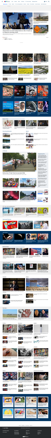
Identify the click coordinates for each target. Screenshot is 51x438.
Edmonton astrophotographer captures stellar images (10, 201)
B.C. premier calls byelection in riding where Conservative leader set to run (16, 295)
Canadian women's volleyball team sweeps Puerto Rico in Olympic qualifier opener (12, 385)
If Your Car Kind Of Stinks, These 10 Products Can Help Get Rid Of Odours (42, 416)
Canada (15, 1)
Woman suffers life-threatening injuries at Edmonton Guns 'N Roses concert (43, 113)
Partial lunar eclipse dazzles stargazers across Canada (18, 241)
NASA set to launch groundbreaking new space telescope (30, 98)
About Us (20, 425)
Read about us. (37, 419)
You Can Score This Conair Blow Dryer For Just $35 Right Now (8, 415)
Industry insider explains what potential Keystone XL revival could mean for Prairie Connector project (43, 271)
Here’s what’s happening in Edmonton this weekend (17, 144)
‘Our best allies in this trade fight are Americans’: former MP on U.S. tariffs (31, 271)
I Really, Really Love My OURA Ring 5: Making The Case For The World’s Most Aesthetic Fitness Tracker (42, 404)
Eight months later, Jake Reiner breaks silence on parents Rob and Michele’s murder (28, 366)
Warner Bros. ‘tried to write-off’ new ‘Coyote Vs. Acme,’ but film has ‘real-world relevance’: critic (43, 241)
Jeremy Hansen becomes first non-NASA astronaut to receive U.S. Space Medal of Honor (12, 365)
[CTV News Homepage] (7, 1)
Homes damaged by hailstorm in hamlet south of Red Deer (25, 318)
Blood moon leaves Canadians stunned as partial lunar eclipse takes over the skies (12, 361)
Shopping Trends (34, 1)
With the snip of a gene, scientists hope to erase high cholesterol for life (43, 341)
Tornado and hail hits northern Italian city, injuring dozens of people (40, 381)
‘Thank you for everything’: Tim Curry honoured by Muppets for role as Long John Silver (28, 362)
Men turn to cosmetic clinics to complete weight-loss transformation (43, 337)
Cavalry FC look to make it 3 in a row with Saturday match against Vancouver (12, 389)
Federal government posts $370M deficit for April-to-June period (9, 334)
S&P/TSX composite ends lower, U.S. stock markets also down (28, 337)
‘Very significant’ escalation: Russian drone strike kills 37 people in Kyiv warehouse (43, 98)
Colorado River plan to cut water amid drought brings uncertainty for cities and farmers (43, 385)
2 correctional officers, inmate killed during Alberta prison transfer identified (40, 318)
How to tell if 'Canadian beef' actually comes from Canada (7, 97)
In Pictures (22, 1)
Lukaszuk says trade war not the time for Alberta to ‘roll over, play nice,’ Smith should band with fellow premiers (8, 271)
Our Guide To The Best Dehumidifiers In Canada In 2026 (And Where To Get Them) (31, 416)
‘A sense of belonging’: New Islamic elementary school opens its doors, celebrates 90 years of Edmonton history (40, 22)
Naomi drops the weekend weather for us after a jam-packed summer (8, 215)
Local (12, 1)
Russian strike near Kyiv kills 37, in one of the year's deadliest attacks (40, 63)
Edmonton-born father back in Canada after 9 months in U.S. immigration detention (43, 79)
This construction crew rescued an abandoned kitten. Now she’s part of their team (43, 366)
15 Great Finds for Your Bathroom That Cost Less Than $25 (31, 404)
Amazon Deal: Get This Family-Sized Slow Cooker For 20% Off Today (7, 404)
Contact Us (30, 425)
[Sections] (2, 1)
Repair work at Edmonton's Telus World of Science (27, 188)
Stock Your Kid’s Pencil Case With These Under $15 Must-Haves (19, 416)
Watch (19, 1)
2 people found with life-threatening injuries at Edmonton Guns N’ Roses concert (9, 63)
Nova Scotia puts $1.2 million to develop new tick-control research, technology (10, 357)
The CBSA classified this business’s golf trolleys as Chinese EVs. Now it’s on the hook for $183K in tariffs (22, 256)
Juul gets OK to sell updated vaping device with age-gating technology (41, 334)
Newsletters (23, 425)
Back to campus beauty (17, 214)
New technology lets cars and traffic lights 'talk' (30, 113)
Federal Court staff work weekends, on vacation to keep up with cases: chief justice (13, 292)
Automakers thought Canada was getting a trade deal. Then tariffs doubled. (28, 386)
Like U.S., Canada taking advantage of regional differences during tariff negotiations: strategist (19, 271)
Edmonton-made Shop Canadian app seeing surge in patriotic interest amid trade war (42, 128)
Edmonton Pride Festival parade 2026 (14, 173)
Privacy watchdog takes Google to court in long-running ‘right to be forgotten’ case (12, 342)
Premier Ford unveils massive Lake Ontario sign (8, 113)
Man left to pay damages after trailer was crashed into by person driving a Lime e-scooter (31, 128)
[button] (46, 253)
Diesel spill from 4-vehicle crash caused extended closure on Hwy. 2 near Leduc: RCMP (10, 318)
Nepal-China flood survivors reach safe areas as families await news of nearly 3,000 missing (12, 79)
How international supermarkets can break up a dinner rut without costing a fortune (43, 362)
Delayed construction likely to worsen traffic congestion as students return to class (39, 34)
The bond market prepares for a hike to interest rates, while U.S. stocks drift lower (28, 342)
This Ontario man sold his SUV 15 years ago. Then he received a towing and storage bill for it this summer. (25, 382)
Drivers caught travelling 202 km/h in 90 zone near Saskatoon (19, 97)
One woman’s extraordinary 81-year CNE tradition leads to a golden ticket (8, 241)
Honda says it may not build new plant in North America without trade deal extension (28, 390)
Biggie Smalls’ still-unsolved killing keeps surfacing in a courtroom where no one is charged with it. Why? (24, 358)
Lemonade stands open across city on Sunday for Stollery (43, 215)
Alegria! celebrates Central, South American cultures (10, 188)
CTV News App (27, 425)
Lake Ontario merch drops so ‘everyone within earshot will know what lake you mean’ (31, 241)
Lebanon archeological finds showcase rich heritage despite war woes (36, 291)
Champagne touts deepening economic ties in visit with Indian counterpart (12, 337)
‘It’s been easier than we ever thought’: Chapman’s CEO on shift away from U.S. (19, 113)
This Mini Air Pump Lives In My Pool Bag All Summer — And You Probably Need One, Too (19, 404)
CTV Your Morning (28, 1)
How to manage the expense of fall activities (31, 215)
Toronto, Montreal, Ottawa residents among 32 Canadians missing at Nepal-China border (17, 300)
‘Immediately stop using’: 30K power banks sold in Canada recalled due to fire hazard (34, 256)
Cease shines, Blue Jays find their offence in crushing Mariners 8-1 (9, 381)
